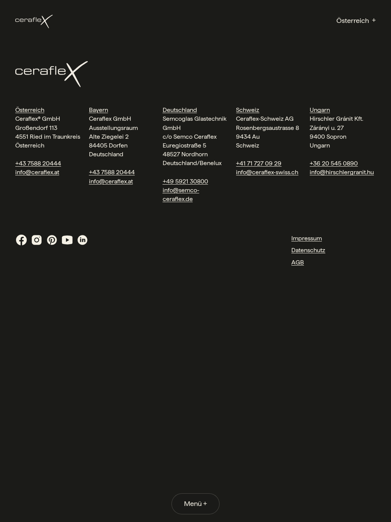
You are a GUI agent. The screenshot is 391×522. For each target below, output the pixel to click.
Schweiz (247, 109)
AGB (297, 262)
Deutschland (180, 109)
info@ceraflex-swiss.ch (267, 172)
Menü (195, 503)
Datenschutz (308, 250)
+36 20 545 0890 (334, 163)
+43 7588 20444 (38, 163)
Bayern (98, 109)
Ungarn (320, 109)
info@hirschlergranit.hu (342, 172)
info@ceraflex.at (37, 172)
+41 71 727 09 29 (258, 163)
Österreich (29, 109)
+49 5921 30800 (185, 181)
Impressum (306, 238)
